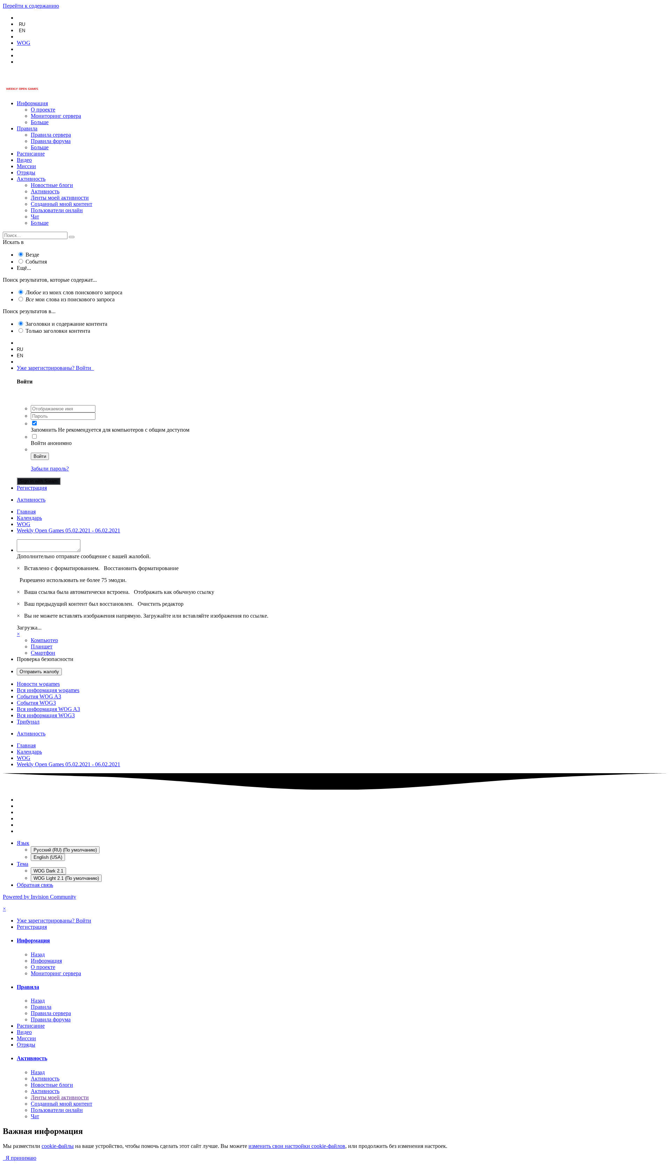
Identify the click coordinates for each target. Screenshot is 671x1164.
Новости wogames (38, 684)
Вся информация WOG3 (46, 715)
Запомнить (44, 430)
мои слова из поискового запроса (70, 299)
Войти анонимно (51, 443)
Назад (38, 954)
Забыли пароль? (50, 469)
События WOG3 (36, 703)
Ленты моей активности (60, 198)
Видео (24, 160)
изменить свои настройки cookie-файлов (296, 1146)
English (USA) (48, 857)
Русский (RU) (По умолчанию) (65, 850)
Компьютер (44, 640)
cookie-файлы (58, 1146)
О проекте (43, 110)
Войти (40, 456)
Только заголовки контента (58, 331)
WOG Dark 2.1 (48, 871)
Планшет (41, 646)
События (36, 262)
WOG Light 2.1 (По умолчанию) (66, 878)
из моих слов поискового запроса (74, 292)
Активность (31, 179)
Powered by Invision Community (39, 897)
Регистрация (32, 488)
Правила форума (51, 141)
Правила (27, 128)
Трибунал (28, 722)
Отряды (26, 172)
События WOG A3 (39, 696)
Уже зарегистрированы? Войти (55, 368)
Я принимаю (19, 1158)
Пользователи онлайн (57, 210)
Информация (32, 103)
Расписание (31, 154)
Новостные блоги (52, 185)
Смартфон (43, 653)
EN (22, 30)
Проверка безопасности (45, 659)
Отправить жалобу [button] (39, 671)
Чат (35, 217)
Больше (40, 122)
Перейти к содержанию (31, 6)
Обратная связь (35, 885)
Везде (32, 255)
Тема (22, 864)
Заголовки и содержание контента (66, 324)
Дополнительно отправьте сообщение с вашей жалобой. (84, 556)
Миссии (26, 166)
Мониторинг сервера (56, 116)
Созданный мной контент (61, 204)
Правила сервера (51, 135)
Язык (23, 843)
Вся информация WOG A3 (48, 709)
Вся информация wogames (48, 690)
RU (22, 24)
